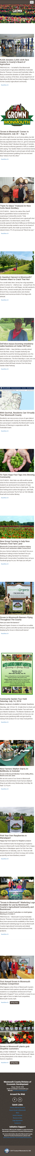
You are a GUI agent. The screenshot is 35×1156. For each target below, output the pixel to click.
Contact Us (17, 1123)
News (17, 1112)
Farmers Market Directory (17, 1107)
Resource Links (17, 1118)
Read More (4, 85)
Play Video (15, 1002)
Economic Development (20, 1090)
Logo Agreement (18, 1120)
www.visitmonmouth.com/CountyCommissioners (17, 1137)
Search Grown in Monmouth (17, 1110)
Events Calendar (17, 1115)
